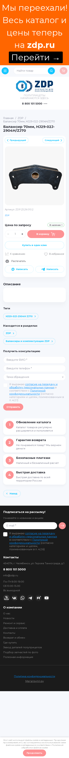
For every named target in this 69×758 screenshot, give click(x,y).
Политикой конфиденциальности (27, 392)
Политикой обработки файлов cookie (42, 746)
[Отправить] (62, 525)
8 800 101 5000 (32, 103)
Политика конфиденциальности (34, 676)
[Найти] (51, 70)
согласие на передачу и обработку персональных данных (33, 386)
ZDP (20, 118)
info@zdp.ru (10, 575)
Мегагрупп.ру (34, 681)
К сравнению (17, 254)
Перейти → (35, 57)
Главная (8, 118)
